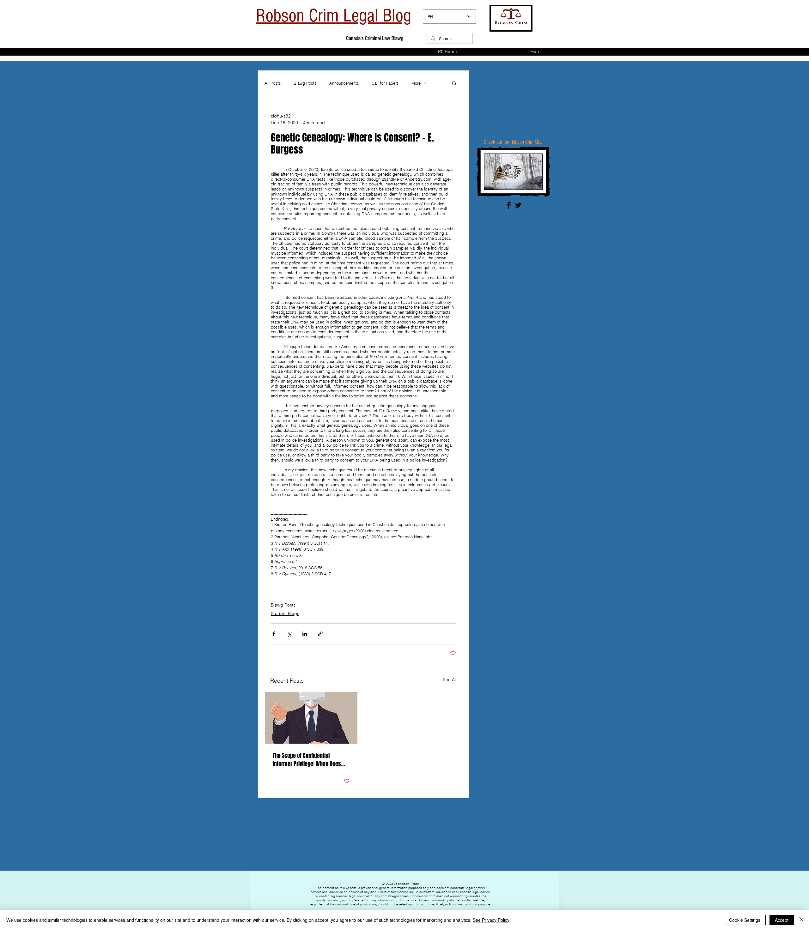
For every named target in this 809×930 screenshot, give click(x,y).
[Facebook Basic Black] (508, 205)
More (416, 83)
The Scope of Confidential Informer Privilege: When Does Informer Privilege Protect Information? (307, 760)
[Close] (801, 920)
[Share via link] (320, 634)
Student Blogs (285, 613)
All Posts (273, 83)
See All (450, 679)
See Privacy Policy (491, 920)
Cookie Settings (744, 920)
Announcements (344, 83)
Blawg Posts (305, 83)
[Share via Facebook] (274, 634)
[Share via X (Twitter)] (289, 634)
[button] (454, 83)
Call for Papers (385, 83)
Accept (781, 920)
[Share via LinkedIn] (305, 634)
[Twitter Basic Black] (518, 205)
